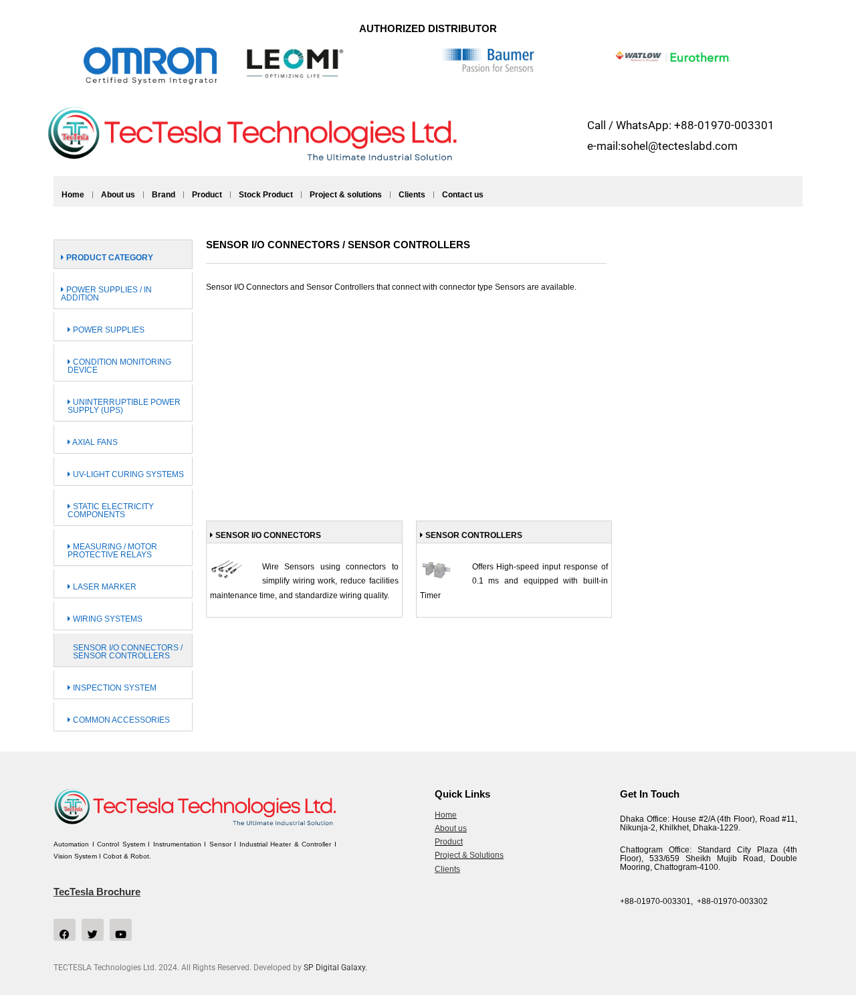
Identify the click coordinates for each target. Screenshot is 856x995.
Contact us (463, 194)
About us (118, 194)
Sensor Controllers (472, 535)
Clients (412, 194)
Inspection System (113, 688)
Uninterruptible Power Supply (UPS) (124, 406)
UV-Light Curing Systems (127, 474)
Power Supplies (107, 330)
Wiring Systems (106, 619)
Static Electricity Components (111, 510)
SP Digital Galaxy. (335, 967)
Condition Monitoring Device (119, 366)
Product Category (108, 257)
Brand (163, 194)
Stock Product (266, 194)
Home (73, 194)
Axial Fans (94, 442)
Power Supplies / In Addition (106, 293)
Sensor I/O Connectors (267, 535)
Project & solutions (346, 194)
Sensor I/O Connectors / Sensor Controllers (128, 651)
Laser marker (103, 587)
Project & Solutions (469, 855)
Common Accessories (120, 720)
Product (207, 194)
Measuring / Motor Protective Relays (112, 550)
